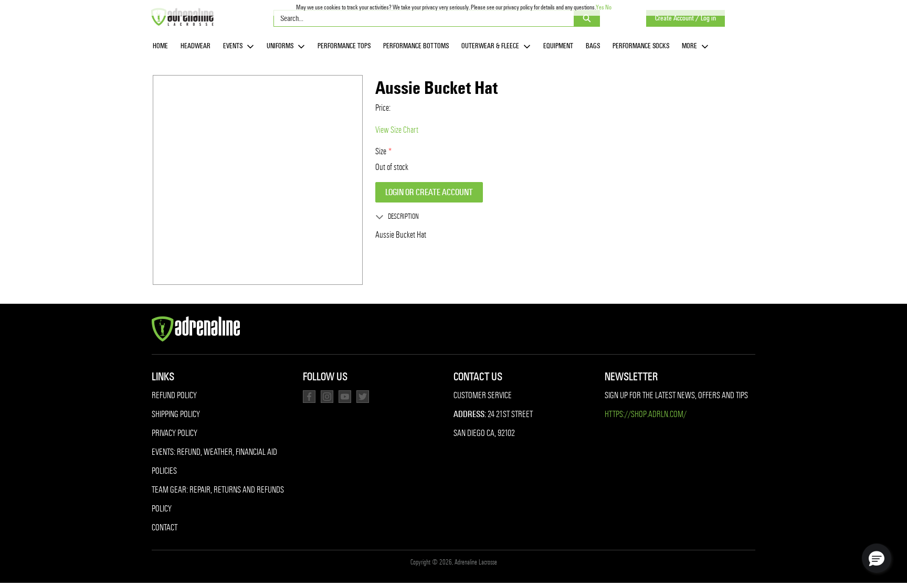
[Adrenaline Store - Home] (182, 16)
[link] (160, 46)
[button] (876, 558)
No (608, 7)
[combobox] (419, 18)
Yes (600, 7)
